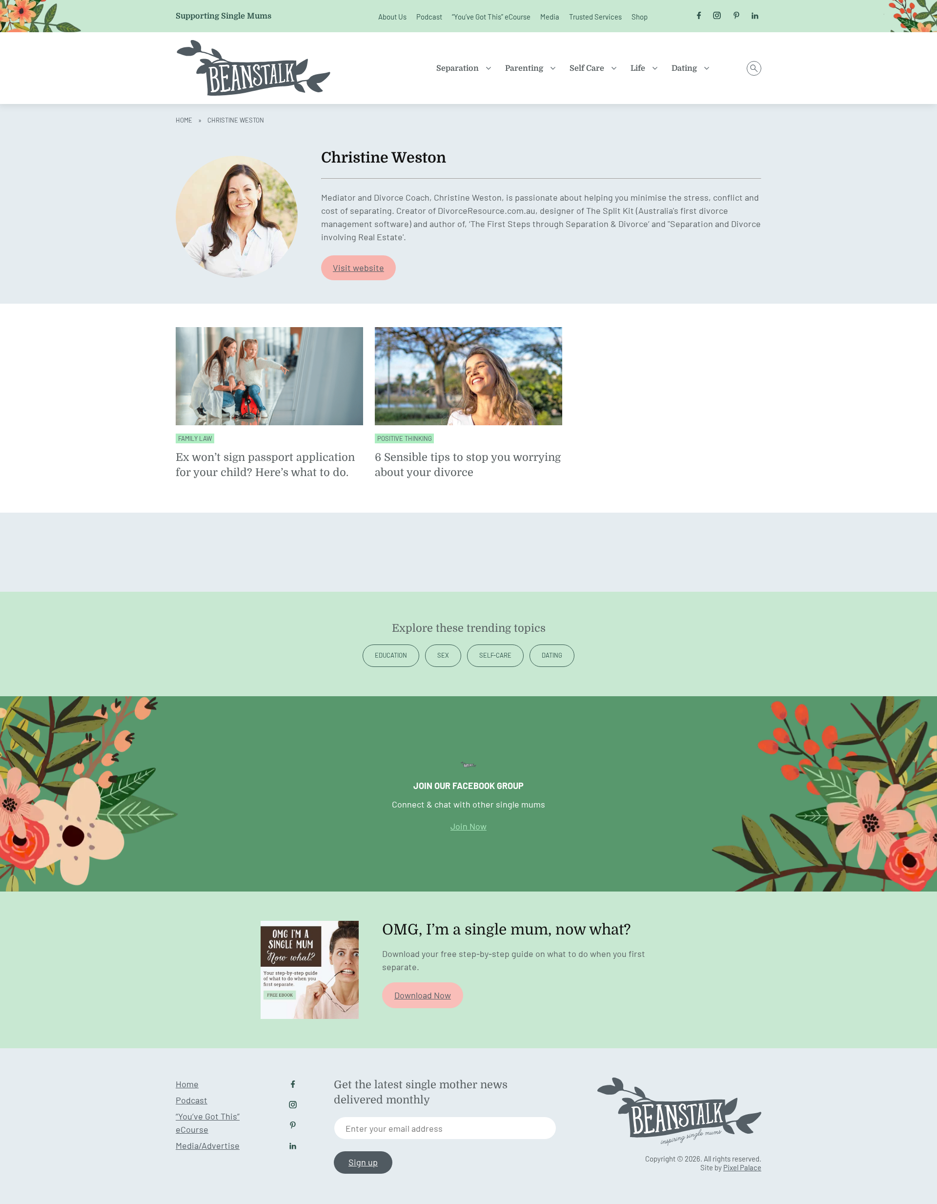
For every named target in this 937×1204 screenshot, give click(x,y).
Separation (457, 68)
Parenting (524, 68)
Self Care (587, 68)
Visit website (358, 267)
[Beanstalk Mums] (254, 68)
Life (638, 68)
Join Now (468, 826)
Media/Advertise (208, 1145)
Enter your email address (394, 1128)
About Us (392, 16)
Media (549, 16)
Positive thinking (404, 438)
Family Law (195, 438)
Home (184, 120)
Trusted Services (595, 16)
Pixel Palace (742, 1167)
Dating (684, 68)
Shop (639, 16)
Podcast (429, 16)
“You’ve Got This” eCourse (491, 16)
